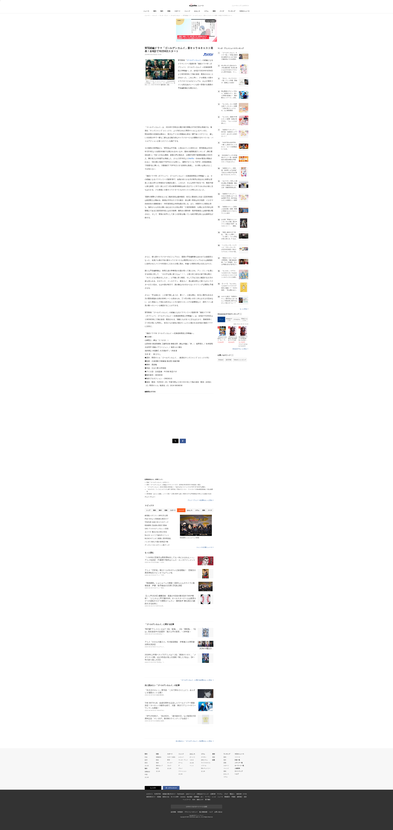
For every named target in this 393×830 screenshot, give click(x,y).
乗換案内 (227, 797)
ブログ (226, 794)
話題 (213, 760)
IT (179, 765)
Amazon (220, 359)
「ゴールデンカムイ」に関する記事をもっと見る (196, 680)
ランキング (231, 11)
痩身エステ (200, 799)
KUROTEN (157, 794)
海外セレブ (159, 765)
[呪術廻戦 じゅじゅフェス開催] (196, 525)
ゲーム (180, 762)
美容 (245, 797)
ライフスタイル (205, 762)
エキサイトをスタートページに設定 (196, 806)
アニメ (221, 319)
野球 (168, 760)
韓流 (157, 768)
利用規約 (180, 812)
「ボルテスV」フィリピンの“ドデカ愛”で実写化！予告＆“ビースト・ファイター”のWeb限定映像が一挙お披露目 (180, 490)
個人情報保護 (203, 812)
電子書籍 (207, 799)
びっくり (192, 757)
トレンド (187, 11)
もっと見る (243, 309)
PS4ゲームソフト (244, 319)
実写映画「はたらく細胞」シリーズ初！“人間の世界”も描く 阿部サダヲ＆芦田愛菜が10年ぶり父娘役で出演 (179, 494)
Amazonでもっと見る (240, 349)
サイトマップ (239, 771)
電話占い (232, 794)
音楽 (157, 762)
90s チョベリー (205, 768)
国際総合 (147, 771)
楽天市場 (228, 359)
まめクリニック (190, 794)
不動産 (233, 797)
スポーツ (177, 11)
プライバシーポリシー (191, 812)
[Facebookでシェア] (182, 441)
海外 (161, 11)
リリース (237, 757)
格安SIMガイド (150, 797)
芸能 (168, 11)
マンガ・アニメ (183, 760)
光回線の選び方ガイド (169, 794)
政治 (146, 762)
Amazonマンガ (229, 319)
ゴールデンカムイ (194, 60)
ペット (192, 765)
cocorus (182, 797)
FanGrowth (180, 794)
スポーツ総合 (171, 757)
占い (202, 797)
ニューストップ (236, 5)
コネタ (192, 760)
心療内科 (212, 794)
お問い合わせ (218, 812)
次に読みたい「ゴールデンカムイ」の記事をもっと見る (194, 741)
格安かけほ (166, 797)
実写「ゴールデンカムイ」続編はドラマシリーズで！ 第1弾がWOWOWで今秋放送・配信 (173, 484)
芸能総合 (158, 757)
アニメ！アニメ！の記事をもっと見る (200, 500)
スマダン (203, 757)
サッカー (170, 762)
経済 (146, 760)
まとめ (147, 765)
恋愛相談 (196, 797)
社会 (146, 757)
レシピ (214, 797)
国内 (154, 11)
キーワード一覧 (239, 765)
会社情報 (173, 812)
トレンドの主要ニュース (204, 547)
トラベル (203, 765)
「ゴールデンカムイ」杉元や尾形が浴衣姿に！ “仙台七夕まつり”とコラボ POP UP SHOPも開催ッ (176, 487)
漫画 (214, 11)
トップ (148, 510)
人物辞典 (237, 768)
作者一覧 (237, 760)
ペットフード (187, 799)
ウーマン (207, 797)
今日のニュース (244, 11)
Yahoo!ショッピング (240, 359)
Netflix (191, 158)
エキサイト (245, 5)
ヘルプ (237, 774)
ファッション (182, 771)
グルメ (180, 768)
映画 (157, 760)
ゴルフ (169, 765)
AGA (193, 799)
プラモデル (236, 319)
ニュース (146, 11)
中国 (146, 774)
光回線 (159, 797)
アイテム (219, 794)
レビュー (181, 757)
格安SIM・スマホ (242, 794)
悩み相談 (189, 797)
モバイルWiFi (175, 797)
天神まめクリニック (203, 794)
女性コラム (204, 760)
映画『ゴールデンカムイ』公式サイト (158, 482)
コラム (206, 11)
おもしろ (197, 11)
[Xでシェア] (175, 441)
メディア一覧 (239, 762)
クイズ (222, 11)
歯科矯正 (239, 797)
